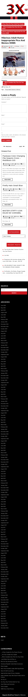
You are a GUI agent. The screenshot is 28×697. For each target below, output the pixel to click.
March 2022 (3, 396)
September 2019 (5, 466)
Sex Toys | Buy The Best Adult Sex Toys (10, 681)
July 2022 (3, 387)
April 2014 (3, 618)
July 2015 (3, 583)
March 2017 (3, 536)
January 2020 (4, 457)
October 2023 (4, 352)
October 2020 (4, 436)
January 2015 (4, 597)
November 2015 (4, 574)
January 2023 (4, 373)
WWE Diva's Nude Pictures (7, 688)
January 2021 (4, 429)
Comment (4, 102)
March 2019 (3, 480)
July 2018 (3, 499)
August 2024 (4, 331)
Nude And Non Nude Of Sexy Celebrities (10, 673)
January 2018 (4, 513)
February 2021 (4, 427)
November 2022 (4, 378)
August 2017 (4, 525)
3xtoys (17, 46)
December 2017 (4, 515)
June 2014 (3, 613)
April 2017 (3, 534)
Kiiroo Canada (4, 666)
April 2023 (3, 366)
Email (3, 124)
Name (3, 115)
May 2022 (3, 392)
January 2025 (4, 321)
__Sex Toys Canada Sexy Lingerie (9, 654)
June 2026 (3, 305)
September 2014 (5, 606)
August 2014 (4, 609)
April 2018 (3, 506)
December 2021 (4, 403)
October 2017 (4, 520)
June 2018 (3, 501)
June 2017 (3, 529)
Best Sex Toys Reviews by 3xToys (9, 661)
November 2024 (4, 326)
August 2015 (4, 581)
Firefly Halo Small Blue (13, 185)
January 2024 (4, 345)
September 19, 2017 (8, 46)
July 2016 (3, 555)
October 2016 (4, 548)
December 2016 (4, 543)
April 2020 (3, 450)
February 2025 (4, 319)
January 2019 (4, 485)
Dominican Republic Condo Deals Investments (12, 664)
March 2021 (3, 424)
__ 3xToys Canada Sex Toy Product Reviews (11, 652)
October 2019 (4, 464)
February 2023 (4, 370)
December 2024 (4, 324)
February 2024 (4, 342)
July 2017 (3, 527)
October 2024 (4, 328)
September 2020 (5, 438)
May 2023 (3, 363)
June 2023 (3, 361)
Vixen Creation (4, 686)
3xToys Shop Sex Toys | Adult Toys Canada (13, 24)
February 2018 (4, 511)
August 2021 (4, 413)
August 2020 (4, 441)
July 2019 (3, 471)
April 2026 (3, 310)
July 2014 (3, 611)
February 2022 (4, 399)
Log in (2, 640)
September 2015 (5, 578)
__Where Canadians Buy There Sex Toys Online (12, 27)
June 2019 (3, 473)
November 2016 (4, 546)
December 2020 (4, 431)
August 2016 (4, 553)
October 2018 (4, 492)
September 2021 (5, 410)
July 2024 (3, 333)
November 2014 (4, 602)
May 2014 (3, 616)
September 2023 (5, 354)
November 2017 (4, 518)
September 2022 (5, 382)
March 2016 (3, 564)
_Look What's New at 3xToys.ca (8, 659)
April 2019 (3, 478)
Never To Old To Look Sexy (7, 670)
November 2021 (4, 406)
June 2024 (3, 335)
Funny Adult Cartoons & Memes (12, 89)
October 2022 (4, 380)
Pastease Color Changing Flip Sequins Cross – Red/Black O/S (14, 158)
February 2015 (4, 595)
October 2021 (4, 408)
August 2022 (4, 384)
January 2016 (4, 569)
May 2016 (3, 560)
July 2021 (3, 415)
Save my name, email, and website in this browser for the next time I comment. (13, 135)
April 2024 (3, 338)
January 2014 (4, 625)
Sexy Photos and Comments (7, 684)
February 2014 (4, 623)
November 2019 (4, 462)
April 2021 (3, 422)
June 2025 (3, 314)
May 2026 (3, 307)
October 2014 (4, 604)
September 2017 (5, 522)
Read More (9, 180)
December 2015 (4, 571)
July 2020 (3, 443)
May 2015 (3, 588)
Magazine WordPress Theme (10, 695)
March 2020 (3, 452)
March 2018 (3, 508)
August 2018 (4, 497)
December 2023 (4, 347)
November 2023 (4, 349)
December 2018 (4, 487)
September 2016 (5, 550)
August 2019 (4, 469)
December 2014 (4, 599)
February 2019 (4, 483)
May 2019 (3, 476)
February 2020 (4, 455)
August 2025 (4, 312)
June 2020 (3, 445)
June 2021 (3, 417)
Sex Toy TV (3, 679)
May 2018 (3, 504)
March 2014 (3, 621)
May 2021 (3, 420)
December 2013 (4, 627)
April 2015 (3, 590)
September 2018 (5, 494)
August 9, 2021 (8, 189)
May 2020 (3, 448)
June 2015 (3, 585)
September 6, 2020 (9, 163)
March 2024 (3, 340)
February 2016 (4, 567)
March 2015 (3, 592)
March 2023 (3, 368)
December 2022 (4, 375)
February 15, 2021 (9, 216)
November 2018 (4, 490)
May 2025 (3, 317)
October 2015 (4, 576)
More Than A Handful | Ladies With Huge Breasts (12, 668)
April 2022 (3, 394)
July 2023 (3, 359)
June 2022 (3, 389)
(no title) (6, 255)
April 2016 (3, 562)
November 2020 (4, 434)
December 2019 (4, 459)
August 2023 (4, 356)
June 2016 (3, 557)
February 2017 (4, 539)
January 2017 (4, 541)
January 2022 (4, 401)
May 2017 (3, 532)
